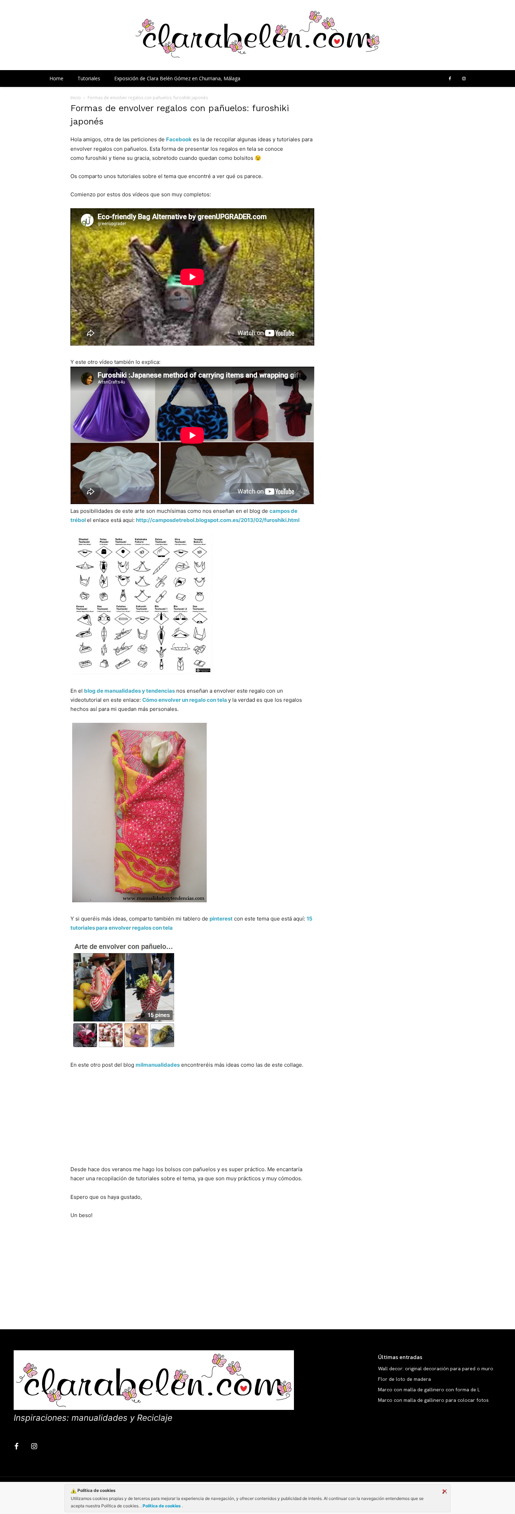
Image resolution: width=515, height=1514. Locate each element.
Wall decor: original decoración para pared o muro (435, 1368)
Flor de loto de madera (404, 1379)
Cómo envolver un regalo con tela (184, 700)
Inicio (75, 98)
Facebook (179, 139)
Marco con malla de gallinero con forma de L (429, 1389)
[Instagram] (464, 79)
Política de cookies (162, 1505)
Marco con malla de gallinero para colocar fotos (433, 1400)
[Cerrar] (444, 1491)
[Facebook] (450, 79)
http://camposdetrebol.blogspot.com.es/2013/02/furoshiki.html (218, 520)
